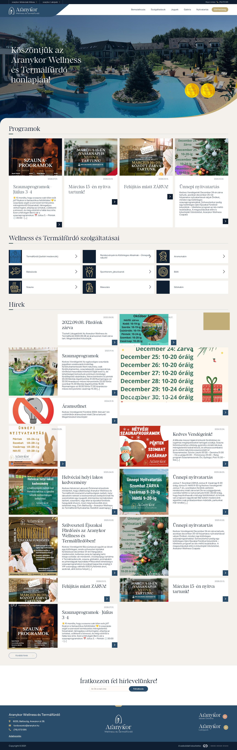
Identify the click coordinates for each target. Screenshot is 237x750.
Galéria (187, 9)
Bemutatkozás (138, 9)
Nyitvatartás (202, 9)
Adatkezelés (15, 736)
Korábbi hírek (21, 655)
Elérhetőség (220, 9)
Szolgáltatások (158, 9)
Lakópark (50, 2)
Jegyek (174, 9)
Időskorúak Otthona (23, 2)
